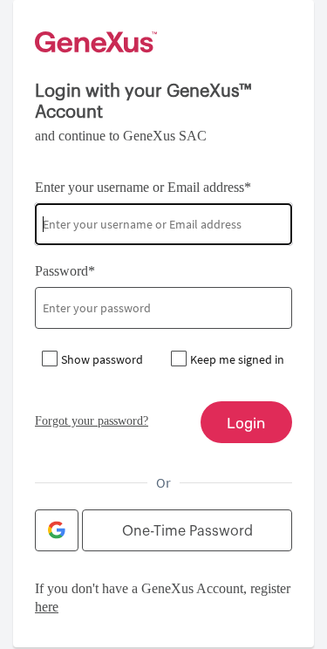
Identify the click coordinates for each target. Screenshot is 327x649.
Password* (65, 270)
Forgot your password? (91, 420)
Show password (102, 359)
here (46, 606)
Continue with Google (56, 530)
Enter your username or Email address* (143, 187)
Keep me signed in (237, 359)
